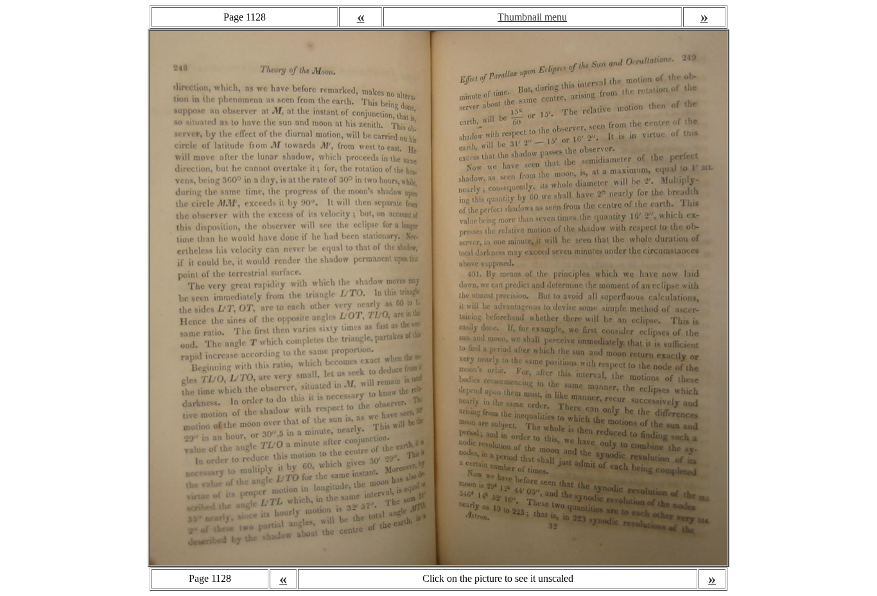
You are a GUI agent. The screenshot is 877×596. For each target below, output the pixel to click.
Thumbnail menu (532, 17)
